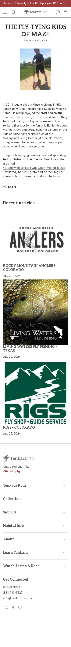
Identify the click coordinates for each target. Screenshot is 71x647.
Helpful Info (13, 526)
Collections (12, 499)
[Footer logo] (18, 458)
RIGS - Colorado (19, 428)
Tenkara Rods (15, 486)
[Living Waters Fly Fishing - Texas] (35, 312)
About (8, 539)
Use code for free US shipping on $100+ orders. (35, 3)
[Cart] (66, 12)
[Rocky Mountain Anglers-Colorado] (35, 239)
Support (9, 512)
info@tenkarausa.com (18, 598)
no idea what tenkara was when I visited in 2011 (34, 167)
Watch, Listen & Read (21, 566)
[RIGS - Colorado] (35, 393)
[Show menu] (5, 12)
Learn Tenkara (15, 553)
